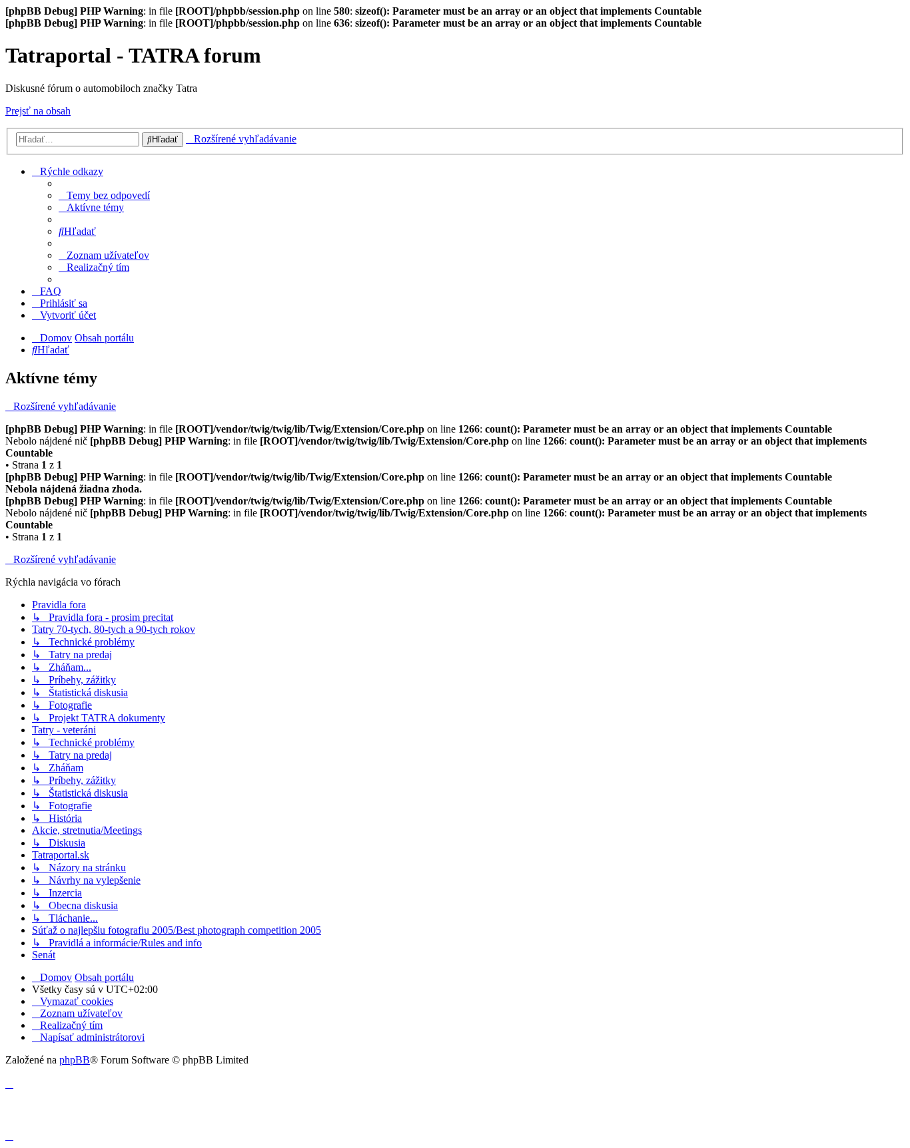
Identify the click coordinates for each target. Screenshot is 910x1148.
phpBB (74, 1059)
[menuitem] (104, 195)
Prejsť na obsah (38, 110)
